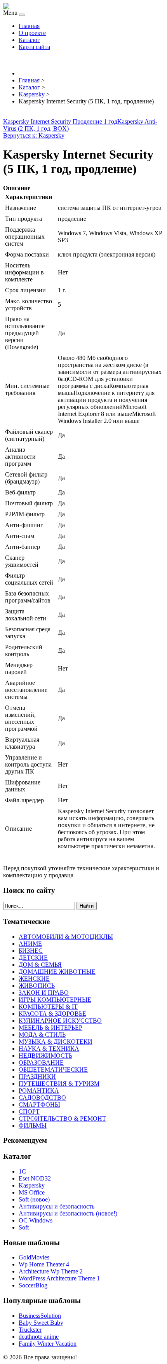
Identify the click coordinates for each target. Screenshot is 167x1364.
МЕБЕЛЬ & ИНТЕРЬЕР (50, 1027)
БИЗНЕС (31, 950)
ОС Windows (35, 1220)
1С (22, 1171)
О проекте (32, 33)
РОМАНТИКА (39, 1090)
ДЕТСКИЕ (33, 957)
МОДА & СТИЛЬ (42, 1034)
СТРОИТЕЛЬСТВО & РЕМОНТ (62, 1118)
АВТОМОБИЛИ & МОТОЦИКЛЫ (66, 936)
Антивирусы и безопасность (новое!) (68, 1213)
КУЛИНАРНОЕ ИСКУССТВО (60, 1020)
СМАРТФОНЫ (39, 1104)
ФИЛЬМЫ (33, 1125)
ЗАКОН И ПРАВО (44, 992)
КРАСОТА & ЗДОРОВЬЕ (52, 1013)
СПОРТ (29, 1111)
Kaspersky (32, 1185)
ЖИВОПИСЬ (37, 985)
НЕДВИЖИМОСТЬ (45, 1055)
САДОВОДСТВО (42, 1097)
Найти (87, 906)
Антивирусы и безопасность (56, 1206)
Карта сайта (34, 47)
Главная (29, 26)
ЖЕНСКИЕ (34, 978)
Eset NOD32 (35, 1178)
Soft (24, 1227)
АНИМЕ (30, 943)
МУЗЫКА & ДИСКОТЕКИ (55, 1041)
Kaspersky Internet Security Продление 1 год (60, 121)
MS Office (32, 1192)
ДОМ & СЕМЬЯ (40, 964)
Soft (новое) (34, 1199)
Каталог (29, 40)
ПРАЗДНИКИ (37, 1076)
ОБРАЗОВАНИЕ (41, 1062)
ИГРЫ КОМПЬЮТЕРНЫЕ (55, 999)
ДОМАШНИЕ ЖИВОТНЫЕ (57, 971)
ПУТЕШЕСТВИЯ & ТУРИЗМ (59, 1083)
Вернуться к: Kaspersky (33, 135)
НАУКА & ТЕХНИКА (49, 1048)
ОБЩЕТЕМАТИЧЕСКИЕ (53, 1069)
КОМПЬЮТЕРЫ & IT (48, 1006)
